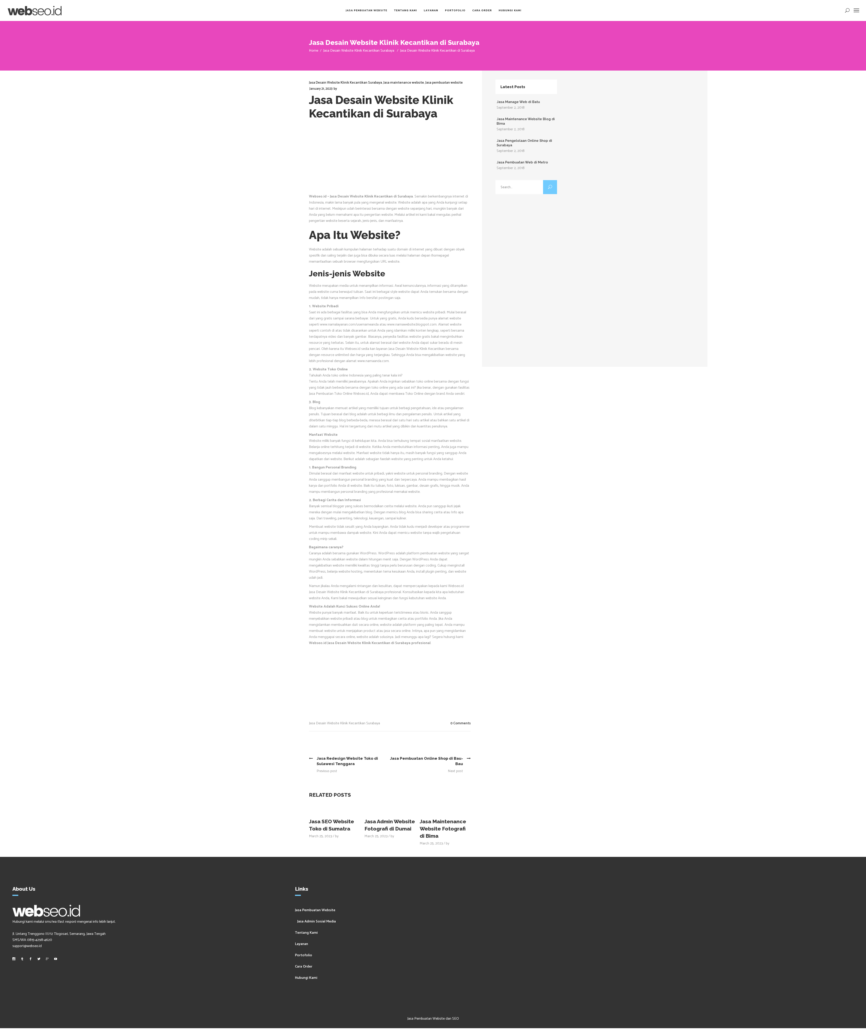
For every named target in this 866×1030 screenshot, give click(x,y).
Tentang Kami (306, 933)
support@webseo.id (27, 946)
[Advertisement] (390, 159)
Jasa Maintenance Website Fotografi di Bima (443, 828)
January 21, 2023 (320, 89)
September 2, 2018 (511, 108)
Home (313, 51)
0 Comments (460, 723)
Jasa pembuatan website (444, 82)
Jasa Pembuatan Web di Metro (522, 162)
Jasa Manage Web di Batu (518, 102)
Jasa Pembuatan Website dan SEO (433, 1019)
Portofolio (303, 955)
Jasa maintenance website (403, 82)
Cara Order (303, 966)
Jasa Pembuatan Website (315, 910)
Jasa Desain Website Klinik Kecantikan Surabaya (358, 51)
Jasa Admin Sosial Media (316, 921)
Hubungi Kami (306, 978)
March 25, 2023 (320, 836)
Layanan (301, 944)
